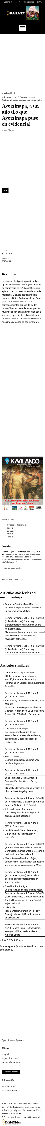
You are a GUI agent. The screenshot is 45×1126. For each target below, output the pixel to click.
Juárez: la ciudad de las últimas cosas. (24, 889)
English (6, 1054)
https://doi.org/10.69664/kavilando (24, 1117)
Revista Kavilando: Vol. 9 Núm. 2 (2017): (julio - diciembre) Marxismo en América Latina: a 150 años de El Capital (24, 801)
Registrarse (29, 2)
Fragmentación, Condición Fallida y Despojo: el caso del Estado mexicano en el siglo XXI (23, 914)
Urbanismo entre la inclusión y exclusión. (20, 835)
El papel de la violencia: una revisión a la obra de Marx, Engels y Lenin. (24, 790)
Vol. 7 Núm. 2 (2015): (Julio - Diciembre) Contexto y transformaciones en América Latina (22, 98)
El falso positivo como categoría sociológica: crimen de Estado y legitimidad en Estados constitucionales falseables (24, 681)
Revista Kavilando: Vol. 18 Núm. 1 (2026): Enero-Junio (21, 695)
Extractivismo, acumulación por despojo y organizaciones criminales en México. (24, 863)
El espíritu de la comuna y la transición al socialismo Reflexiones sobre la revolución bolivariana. (25, 635)
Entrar (39, 2)
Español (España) (10, 1058)
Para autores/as (9, 1090)
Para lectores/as (10, 1086)
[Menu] (22, 28)
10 (17, 940)
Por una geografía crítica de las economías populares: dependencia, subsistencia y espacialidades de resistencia (23, 737)
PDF (5, 190)
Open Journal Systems (13, 1040)
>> (21, 940)
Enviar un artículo (10, 1071)
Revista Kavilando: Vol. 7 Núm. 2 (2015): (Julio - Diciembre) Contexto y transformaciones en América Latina (24, 621)
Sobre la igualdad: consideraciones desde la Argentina (22, 762)
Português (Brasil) (11, 1062)
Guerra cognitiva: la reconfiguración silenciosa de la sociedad (22, 814)
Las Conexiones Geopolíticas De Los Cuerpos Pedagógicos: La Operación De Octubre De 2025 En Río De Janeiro (24, 710)
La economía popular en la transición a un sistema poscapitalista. (24, 609)
